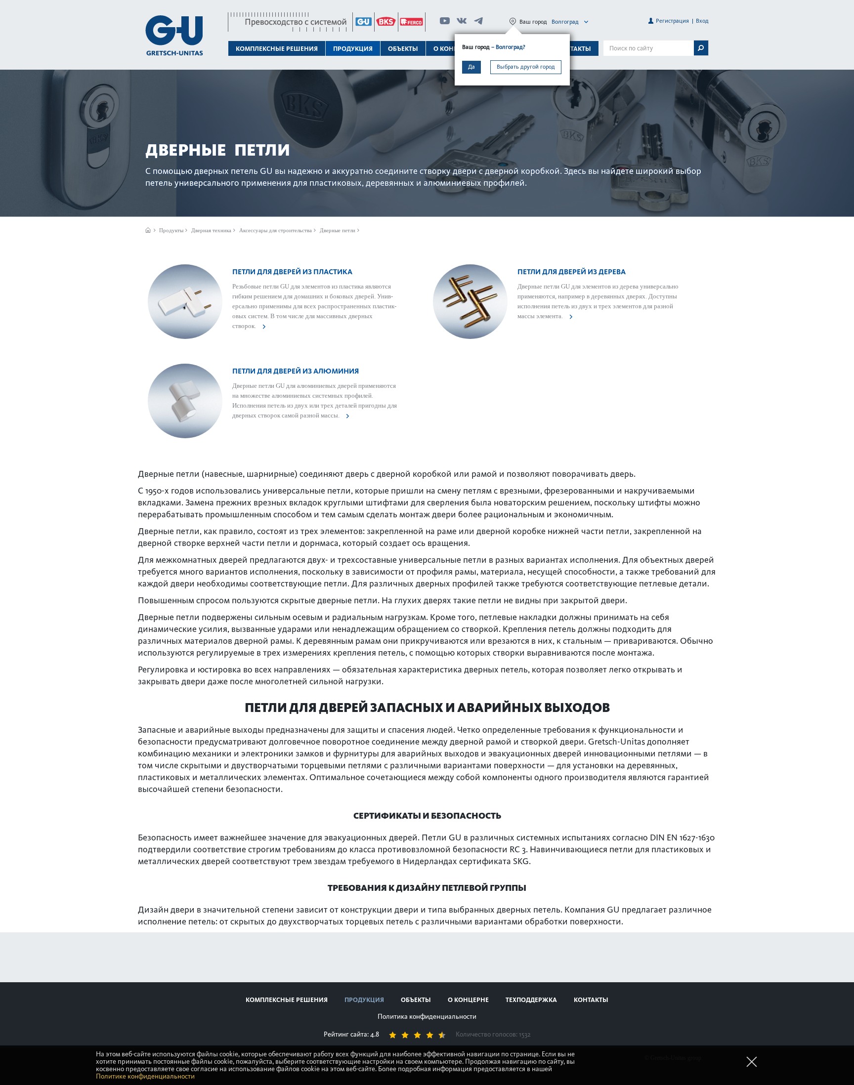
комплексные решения (287, 999)
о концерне (468, 999)
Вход (702, 20)
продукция (364, 999)
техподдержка (531, 999)
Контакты (573, 48)
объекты (403, 48)
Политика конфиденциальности (427, 1016)
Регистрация (672, 20)
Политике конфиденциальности (145, 1076)
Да (471, 66)
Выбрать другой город (526, 66)
